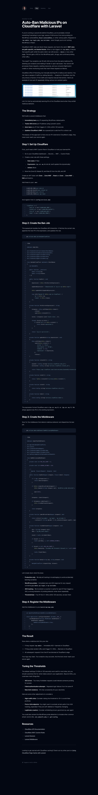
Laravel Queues (30, 736)
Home (31, 8)
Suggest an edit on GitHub (30, 762)
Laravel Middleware (31, 739)
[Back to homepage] (24, 8)
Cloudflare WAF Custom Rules (35, 732)
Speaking (43, 8)
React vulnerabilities (45, 38)
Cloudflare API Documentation (35, 729)
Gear (49, 8)
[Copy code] (74, 188)
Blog (37, 8)
